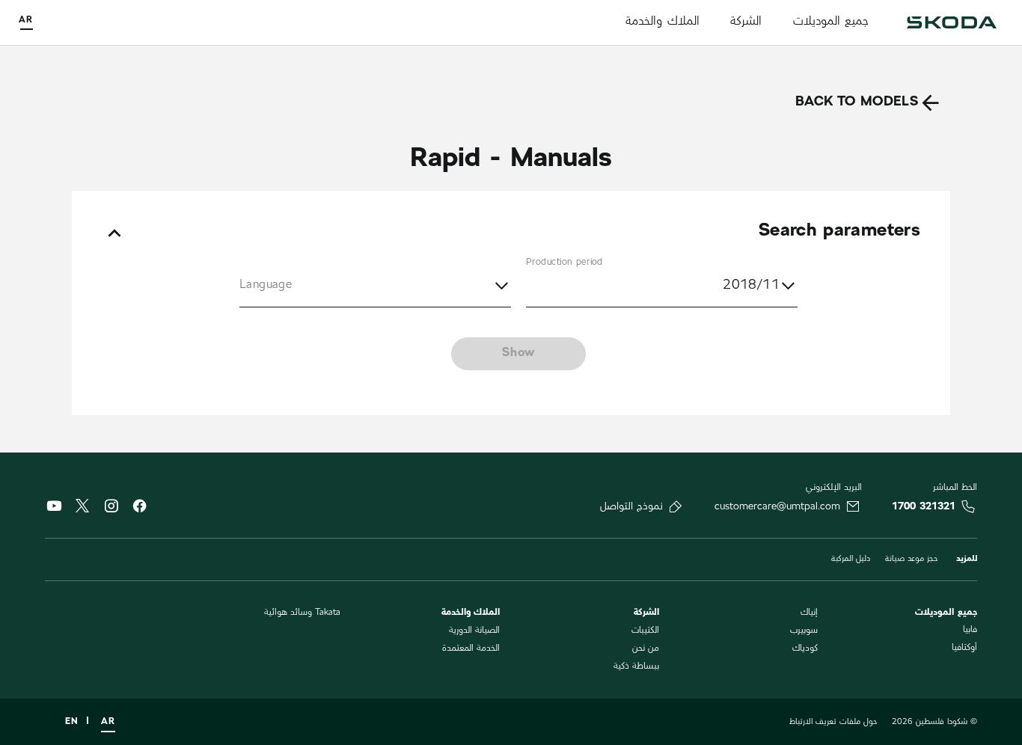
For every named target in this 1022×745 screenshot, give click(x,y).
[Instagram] (110, 509)
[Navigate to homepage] (952, 22)
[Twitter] (82, 508)
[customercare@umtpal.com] (853, 506)
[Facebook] (139, 509)
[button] (375, 286)
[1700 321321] (968, 506)
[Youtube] (53, 509)
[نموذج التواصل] (676, 506)
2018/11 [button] (751, 286)
